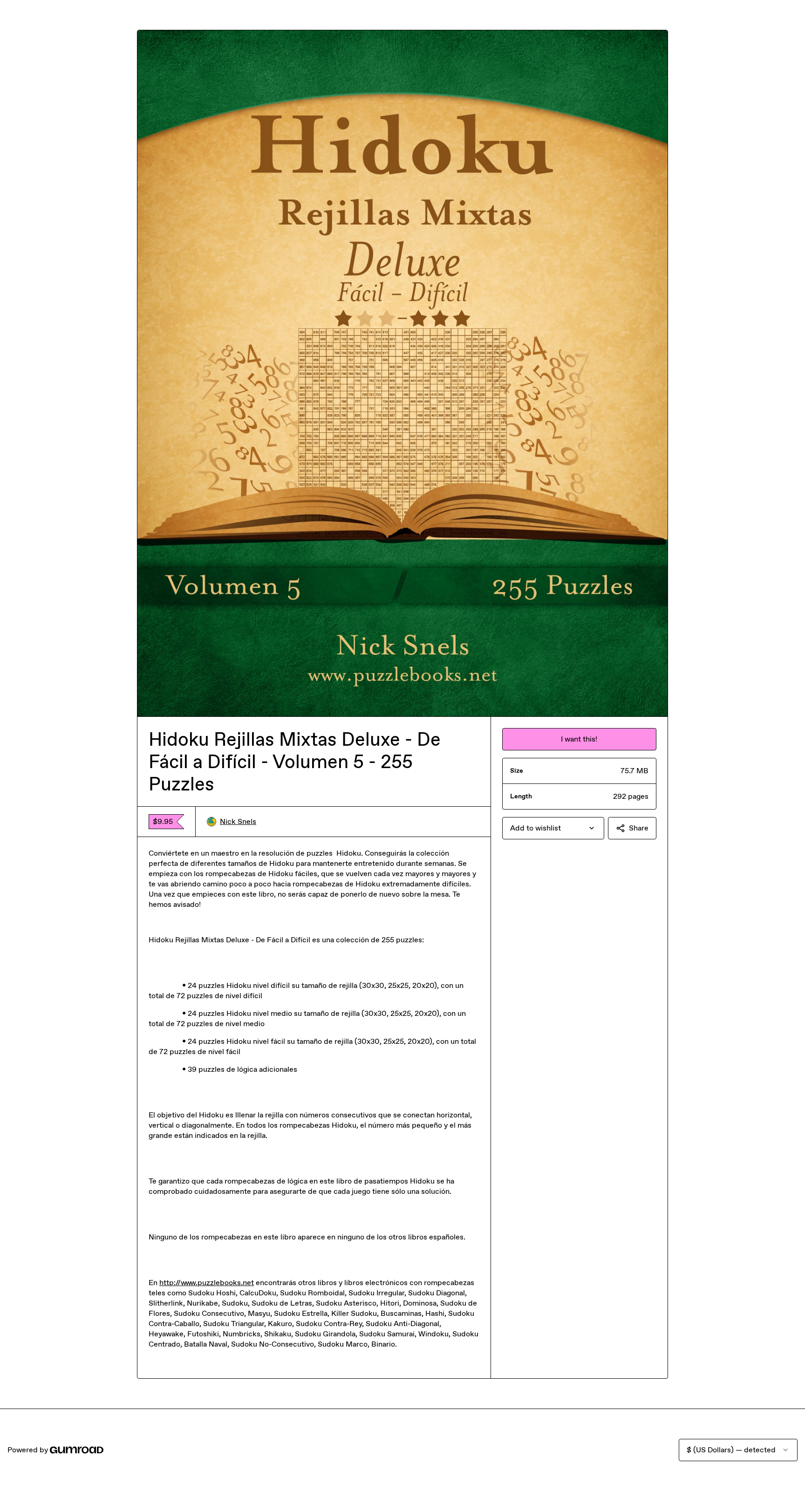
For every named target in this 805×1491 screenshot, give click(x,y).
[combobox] (553, 828)
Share (638, 828)
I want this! (579, 739)
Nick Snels (238, 821)
